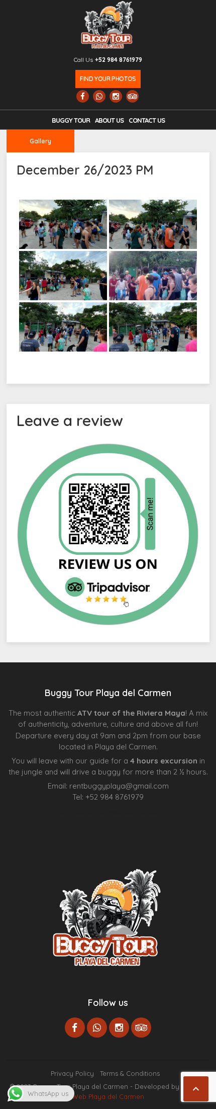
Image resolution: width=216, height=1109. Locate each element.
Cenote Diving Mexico (144, 812)
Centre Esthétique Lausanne (116, 812)
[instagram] (116, 96)
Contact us (147, 120)
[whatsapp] (99, 96)
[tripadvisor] (132, 96)
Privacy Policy (72, 1073)
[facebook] (82, 96)
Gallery (40, 141)
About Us (109, 120)
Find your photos (108, 78)
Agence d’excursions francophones (80, 812)
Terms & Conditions (130, 1073)
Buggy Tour (71, 120)
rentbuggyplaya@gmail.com (119, 786)
